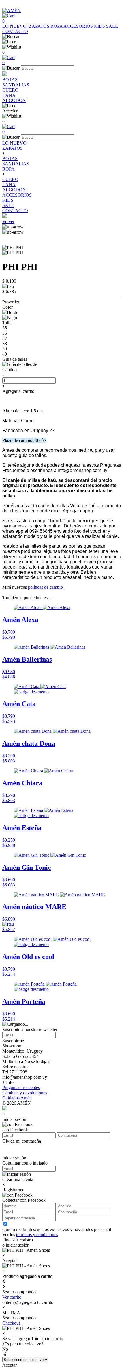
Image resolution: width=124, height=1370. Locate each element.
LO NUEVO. (15, 26)
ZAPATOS (39, 26)
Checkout (11, 1323)
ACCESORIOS (78, 26)
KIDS (100, 26)
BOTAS (10, 79)
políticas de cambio (45, 587)
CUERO (10, 90)
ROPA (56, 26)
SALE (112, 26)
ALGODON (14, 100)
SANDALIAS (15, 84)
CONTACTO (15, 31)
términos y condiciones (37, 1234)
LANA (9, 95)
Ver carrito (11, 1297)
